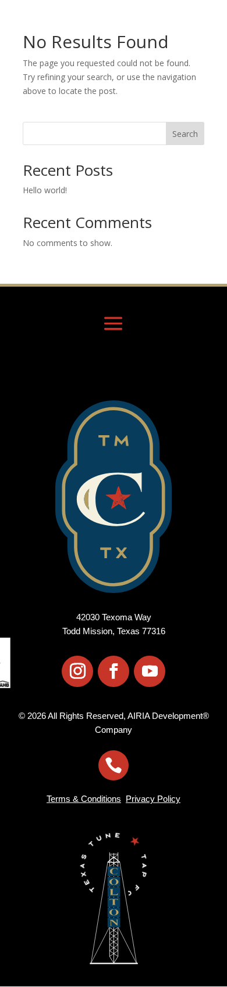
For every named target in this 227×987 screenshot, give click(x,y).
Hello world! (45, 190)
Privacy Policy (153, 799)
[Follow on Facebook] (113, 671)
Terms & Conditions (84, 799)
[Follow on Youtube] (149, 671)
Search (185, 133)
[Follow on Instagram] (77, 671)
